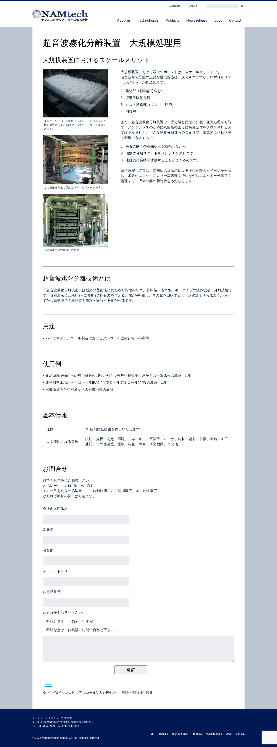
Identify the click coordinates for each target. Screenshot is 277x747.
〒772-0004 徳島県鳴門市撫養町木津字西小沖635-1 (62, 722)
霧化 (149, 692)
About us (124, 20)
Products (172, 20)
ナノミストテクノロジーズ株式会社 (53, 718)
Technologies (148, 20)
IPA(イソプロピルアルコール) (74, 692)
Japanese (175, 6)
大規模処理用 (109, 692)
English (193, 6)
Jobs (218, 20)
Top (151, 733)
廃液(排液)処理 (132, 692)
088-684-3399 (46, 726)
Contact (235, 20)
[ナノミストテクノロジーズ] (60, 16)
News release (197, 20)
